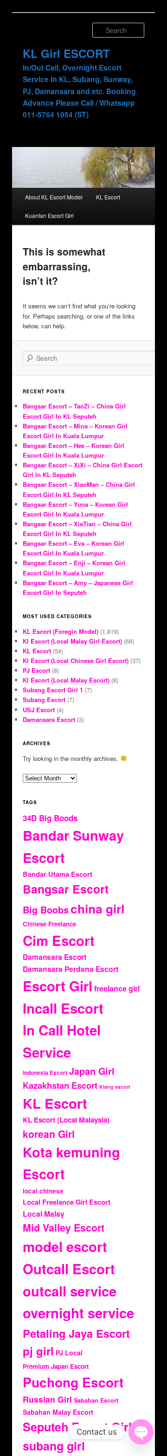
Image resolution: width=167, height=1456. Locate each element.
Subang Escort (44, 699)
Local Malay (43, 1213)
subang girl (54, 1445)
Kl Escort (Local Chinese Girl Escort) (75, 660)
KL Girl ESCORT (66, 53)
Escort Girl (57, 986)
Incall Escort (63, 1008)
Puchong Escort (73, 1382)
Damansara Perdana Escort (70, 969)
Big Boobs (46, 909)
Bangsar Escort (66, 889)
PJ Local (69, 1352)
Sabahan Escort (96, 1400)
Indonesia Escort (45, 1073)
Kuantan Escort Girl (49, 215)
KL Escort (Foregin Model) (60, 631)
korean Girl (49, 1134)
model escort (65, 1246)
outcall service (69, 1291)
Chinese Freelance (49, 924)
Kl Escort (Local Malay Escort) (66, 680)
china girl (97, 908)
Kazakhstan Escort (60, 1085)
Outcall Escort (69, 1268)
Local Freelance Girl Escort (66, 1202)
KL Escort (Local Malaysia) (66, 1120)
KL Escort (108, 197)
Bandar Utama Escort (57, 874)
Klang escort (114, 1086)
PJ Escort (36, 670)
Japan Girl (92, 1071)
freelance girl (117, 988)
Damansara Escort (49, 719)
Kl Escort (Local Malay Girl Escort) (72, 641)
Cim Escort (59, 940)
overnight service (78, 1312)
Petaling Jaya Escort (76, 1333)
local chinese (43, 1191)
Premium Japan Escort (56, 1366)
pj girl (38, 1351)
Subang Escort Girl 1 (53, 689)
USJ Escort (39, 709)
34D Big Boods (50, 818)
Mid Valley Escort (63, 1227)
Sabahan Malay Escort (58, 1412)
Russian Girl (47, 1399)
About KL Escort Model (54, 197)
